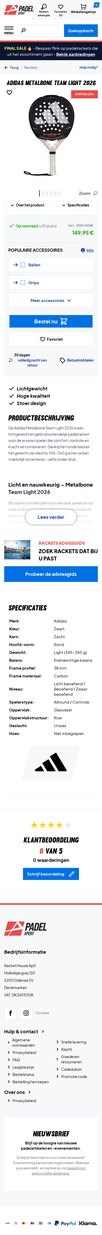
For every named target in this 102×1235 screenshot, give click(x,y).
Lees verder (51, 517)
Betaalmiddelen (80, 360)
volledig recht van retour (32, 363)
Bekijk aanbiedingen (75, 54)
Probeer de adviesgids (51, 574)
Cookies (42, 1013)
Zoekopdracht (81, 30)
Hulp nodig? (89, 67)
